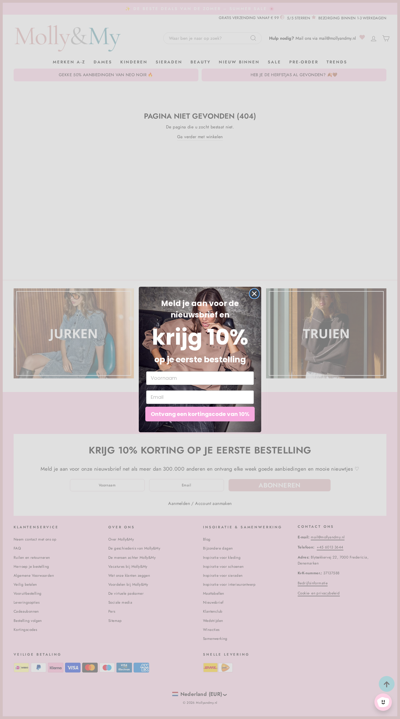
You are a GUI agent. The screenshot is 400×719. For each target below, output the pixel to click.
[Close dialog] (254, 293)
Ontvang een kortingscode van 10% (200, 414)
